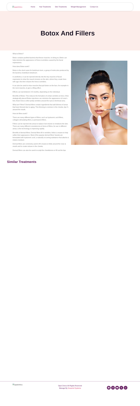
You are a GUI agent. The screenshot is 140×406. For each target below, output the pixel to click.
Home (33, 7)
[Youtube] (117, 388)
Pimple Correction (98, 314)
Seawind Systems (74, 388)
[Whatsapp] (125, 388)
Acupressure (96, 234)
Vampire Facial (43, 234)
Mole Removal (43, 314)
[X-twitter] (121, 388)
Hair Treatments (45, 7)
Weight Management (78, 7)
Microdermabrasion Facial (73, 234)
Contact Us (94, 7)
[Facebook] (109, 388)
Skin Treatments (61, 7)
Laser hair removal (44, 341)
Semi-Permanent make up (73, 314)
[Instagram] (113, 388)
